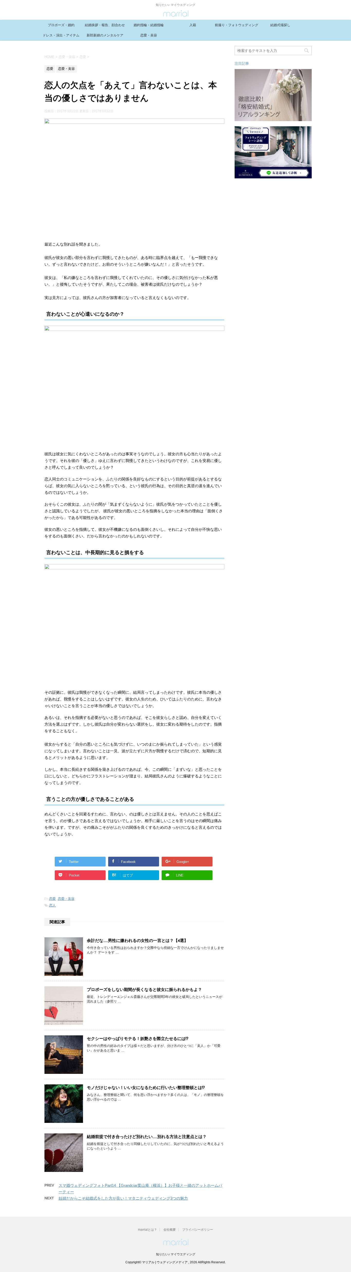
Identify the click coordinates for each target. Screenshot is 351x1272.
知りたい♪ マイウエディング (175, 1254)
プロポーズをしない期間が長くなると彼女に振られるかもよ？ (144, 990)
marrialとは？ (147, 1229)
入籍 (192, 25)
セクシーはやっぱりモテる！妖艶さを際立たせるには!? (137, 1039)
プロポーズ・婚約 (61, 25)
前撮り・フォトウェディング (236, 25)
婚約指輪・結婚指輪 (149, 25)
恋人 (52, 905)
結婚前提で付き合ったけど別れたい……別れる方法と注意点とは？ (147, 1137)
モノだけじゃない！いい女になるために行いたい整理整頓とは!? (146, 1088)
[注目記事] (273, 119)
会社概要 (169, 1229)
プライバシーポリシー (197, 1229)
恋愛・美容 (148, 35)
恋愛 (52, 899)
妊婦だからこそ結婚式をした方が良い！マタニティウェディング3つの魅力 (123, 1198)
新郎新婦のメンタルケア (105, 35)
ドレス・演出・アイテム (61, 35)
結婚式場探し (280, 25)
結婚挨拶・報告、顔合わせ (105, 25)
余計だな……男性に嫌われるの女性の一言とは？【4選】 (137, 941)
